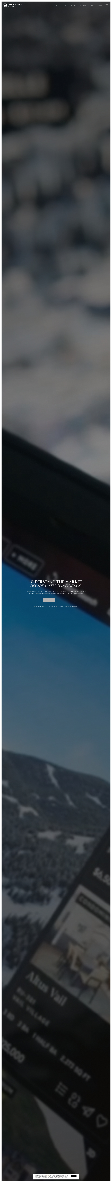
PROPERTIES (91, 5)
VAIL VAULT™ (73, 5)
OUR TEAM (82, 5)
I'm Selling (63, 600)
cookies (47, 1175)
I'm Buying (49, 600)
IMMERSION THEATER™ (60, 5)
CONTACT (100, 5)
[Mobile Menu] (106, 5)
